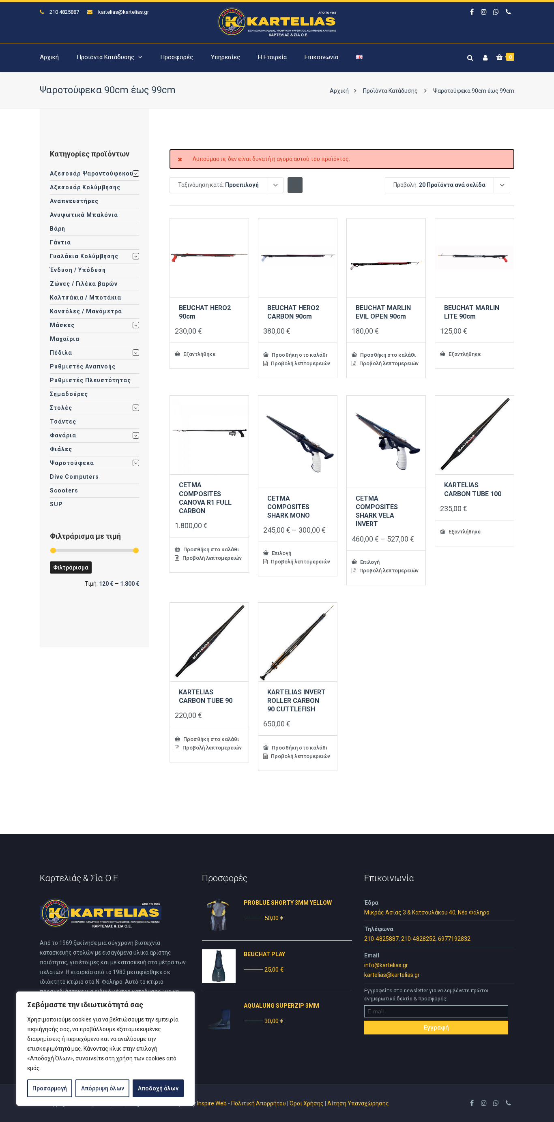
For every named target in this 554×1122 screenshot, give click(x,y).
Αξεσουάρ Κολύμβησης (85, 187)
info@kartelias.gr (386, 965)
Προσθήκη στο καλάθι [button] (299, 355)
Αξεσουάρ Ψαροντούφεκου (91, 173)
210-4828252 (418, 939)
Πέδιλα (61, 352)
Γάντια (60, 242)
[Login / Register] (484, 56)
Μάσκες (62, 325)
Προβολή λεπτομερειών (300, 363)
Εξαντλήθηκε (198, 354)
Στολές (61, 408)
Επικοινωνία (321, 57)
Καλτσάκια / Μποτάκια (85, 297)
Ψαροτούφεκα (72, 463)
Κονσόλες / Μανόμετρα (86, 311)
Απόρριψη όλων (102, 1088)
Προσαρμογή (49, 1088)
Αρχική (49, 57)
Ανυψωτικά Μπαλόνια (84, 215)
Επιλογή (281, 553)
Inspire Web (212, 1103)
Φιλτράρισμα (70, 567)
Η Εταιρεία (272, 57)
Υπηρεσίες (225, 57)
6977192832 (454, 939)
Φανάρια (63, 435)
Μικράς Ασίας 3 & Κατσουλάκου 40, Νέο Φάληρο (427, 912)
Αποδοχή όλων (158, 1088)
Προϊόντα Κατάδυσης (105, 57)
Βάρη (57, 228)
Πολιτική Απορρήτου (258, 1103)
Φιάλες (61, 449)
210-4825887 (381, 939)
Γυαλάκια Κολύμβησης (84, 256)
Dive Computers (74, 476)
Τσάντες (63, 421)
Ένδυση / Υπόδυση (78, 270)
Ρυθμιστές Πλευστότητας (90, 380)
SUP (56, 504)
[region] (105, 1048)
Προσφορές (176, 57)
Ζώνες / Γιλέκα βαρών (84, 283)
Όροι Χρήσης (307, 1103)
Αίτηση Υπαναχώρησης (358, 1103)
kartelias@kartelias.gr (123, 12)
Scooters (64, 490)
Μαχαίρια (64, 339)
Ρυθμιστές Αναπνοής (83, 366)
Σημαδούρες (69, 394)
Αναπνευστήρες (74, 201)
